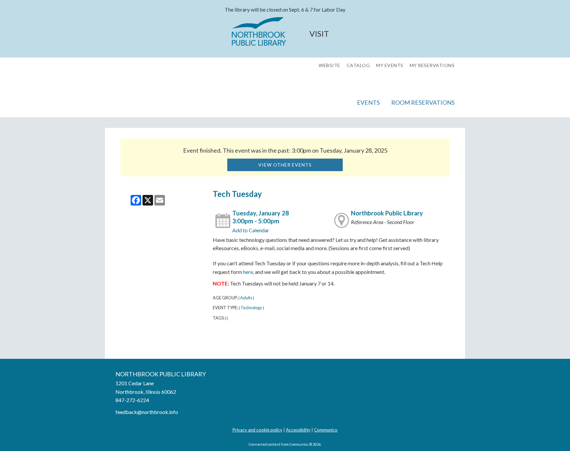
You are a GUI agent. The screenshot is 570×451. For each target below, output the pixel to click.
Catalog (358, 65)
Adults (246, 297)
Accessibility (298, 429)
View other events (285, 165)
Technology (251, 307)
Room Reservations (423, 102)
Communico (325, 429)
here (248, 272)
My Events (389, 65)
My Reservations (432, 65)
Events (368, 102)
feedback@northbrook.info (146, 412)
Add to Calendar (250, 230)
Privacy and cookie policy (257, 429)
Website (329, 65)
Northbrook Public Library (387, 213)
